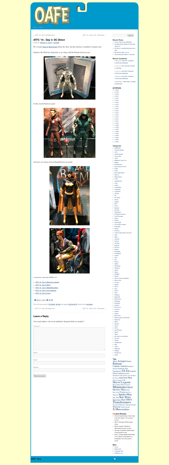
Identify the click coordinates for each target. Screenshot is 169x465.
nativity (117, 284)
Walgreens (117, 348)
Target (116, 334)
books (116, 171)
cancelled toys (118, 181)
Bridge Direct (118, 177)
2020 (117, 102)
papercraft (117, 297)
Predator (123, 392)
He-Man (133, 375)
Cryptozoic (117, 191)
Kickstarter (117, 251)
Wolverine (117, 406)
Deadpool (130, 366)
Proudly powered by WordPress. (125, 459)
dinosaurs (115, 368)
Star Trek (116, 397)
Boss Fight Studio (119, 173)
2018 (117, 106)
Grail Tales (117, 226)
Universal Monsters (119, 405)
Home (35, 27)
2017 (117, 108)
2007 (117, 129)
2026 (117, 90)
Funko (116, 218)
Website (35, 367)
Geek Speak (118, 222)
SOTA (116, 328)
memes (116, 270)
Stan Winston (118, 330)
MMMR (117, 274)
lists (116, 259)
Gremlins (126, 373)
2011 (117, 121)
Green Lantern (118, 373)
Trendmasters (118, 342)
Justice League (117, 380)
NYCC (116, 291)
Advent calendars (119, 150)
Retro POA (118, 315)
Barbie (129, 361)
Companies (118, 189)
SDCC (116, 322)
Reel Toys (128, 392)
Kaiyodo (117, 245)
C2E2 (116, 179)
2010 (117, 123)
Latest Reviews (120, 414)
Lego (116, 257)
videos (116, 346)
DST (116, 204)
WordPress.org (119, 453)
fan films (117, 210)
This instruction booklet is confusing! (125, 54)
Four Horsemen (119, 216)
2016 (117, 111)
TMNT (129, 399)
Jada (116, 235)
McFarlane (117, 266)
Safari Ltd (117, 319)
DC (115, 195)
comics (116, 185)
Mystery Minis (119, 389)
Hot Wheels (116, 378)
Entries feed (118, 449)
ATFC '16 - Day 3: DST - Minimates (94, 35)
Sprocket (56, 43)
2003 (117, 137)
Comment (36, 326)
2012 (117, 119)
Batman (117, 363)
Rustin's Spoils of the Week (122, 317)
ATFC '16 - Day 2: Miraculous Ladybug (47, 282)
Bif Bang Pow (118, 164)
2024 (117, 94)
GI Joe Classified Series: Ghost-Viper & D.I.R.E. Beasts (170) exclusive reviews (125, 418)
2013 (117, 117)
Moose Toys (118, 280)
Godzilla (133, 371)
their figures (53, 47)
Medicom (117, 268)
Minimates (120, 387)
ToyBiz (116, 340)
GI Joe (126, 371)
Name (35, 352)
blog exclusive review (120, 166)
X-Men (117, 409)
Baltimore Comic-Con (120, 160)
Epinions (117, 208)
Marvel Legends (122, 382)
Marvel (116, 262)
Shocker (117, 324)
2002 (117, 139)
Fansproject (118, 212)
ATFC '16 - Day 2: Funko (42, 293)
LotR (123, 380)
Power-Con (118, 307)
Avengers (122, 361)
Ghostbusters (117, 371)
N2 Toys (117, 282)
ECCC (116, 206)
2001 (117, 142)
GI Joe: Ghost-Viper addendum (123, 42)
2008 (117, 127)
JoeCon (117, 241)
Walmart (117, 351)
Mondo (117, 276)
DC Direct (52, 304)
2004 (117, 135)
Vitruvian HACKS (130, 405)
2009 (117, 125)
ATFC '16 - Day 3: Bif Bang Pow (44, 35)
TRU (116, 344)
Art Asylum (118, 156)
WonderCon (118, 353)
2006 (117, 131)
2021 (117, 100)
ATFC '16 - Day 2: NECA (42, 285)
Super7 (116, 332)
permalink (89, 304)
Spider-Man (125, 394)
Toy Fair (58, 304)
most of (45, 47)
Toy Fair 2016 (72, 304)
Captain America (120, 366)
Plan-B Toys (118, 299)
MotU (130, 387)
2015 (117, 113)
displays (117, 202)
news (116, 288)
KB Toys (117, 247)
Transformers (122, 402)
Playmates (117, 301)
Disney (116, 199)
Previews (117, 309)
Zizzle (116, 355)
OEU (116, 293)
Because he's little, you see (122, 52)
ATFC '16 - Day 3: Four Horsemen (45, 290)
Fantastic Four (123, 368)
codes (116, 183)
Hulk (121, 377)
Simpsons (115, 395)
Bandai (116, 162)
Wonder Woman (125, 407)
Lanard (116, 255)
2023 (117, 96)
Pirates (128, 390)
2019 (117, 104)
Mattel (116, 264)
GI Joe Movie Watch (120, 224)
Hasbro (117, 228)
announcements (119, 154)
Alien (115, 361)
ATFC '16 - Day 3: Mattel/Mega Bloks (46, 288)
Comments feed (119, 451)
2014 (117, 115)
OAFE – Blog (36, 459)
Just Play (117, 243)
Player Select (116, 392)
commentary (118, 187)
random (117, 311)
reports (116, 313)
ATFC (116, 158)
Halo (129, 375)
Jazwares (117, 239)
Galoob (117, 220)
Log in (116, 447)
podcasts (117, 305)
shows (116, 326)
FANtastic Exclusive (120, 214)
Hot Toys (117, 231)
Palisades (117, 295)
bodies (116, 168)
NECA (116, 286)
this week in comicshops (121, 336)
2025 (117, 92)
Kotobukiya (118, 253)
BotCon (117, 175)
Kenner (117, 249)
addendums (118, 148)
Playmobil (117, 303)
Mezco (116, 272)
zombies (125, 409)
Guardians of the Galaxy (120, 375)
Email (35, 360)
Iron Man (127, 377)
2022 (117, 98)
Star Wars (125, 397)
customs (117, 193)
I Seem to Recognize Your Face (123, 233)
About (41, 27)
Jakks (116, 237)
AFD (116, 152)
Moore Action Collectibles (122, 278)
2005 (117, 133)
